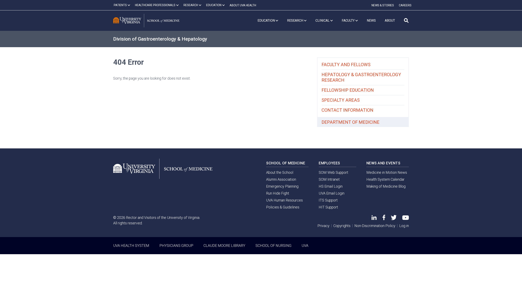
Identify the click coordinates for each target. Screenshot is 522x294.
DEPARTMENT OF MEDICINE (350, 122)
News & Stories (383, 5)
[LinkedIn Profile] (374, 218)
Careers (405, 5)
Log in (404, 226)
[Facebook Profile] (384, 219)
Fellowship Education (348, 90)
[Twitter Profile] (394, 219)
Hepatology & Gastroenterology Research (361, 77)
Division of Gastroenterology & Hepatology (160, 39)
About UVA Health (243, 5)
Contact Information (347, 110)
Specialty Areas (341, 100)
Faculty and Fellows (346, 64)
